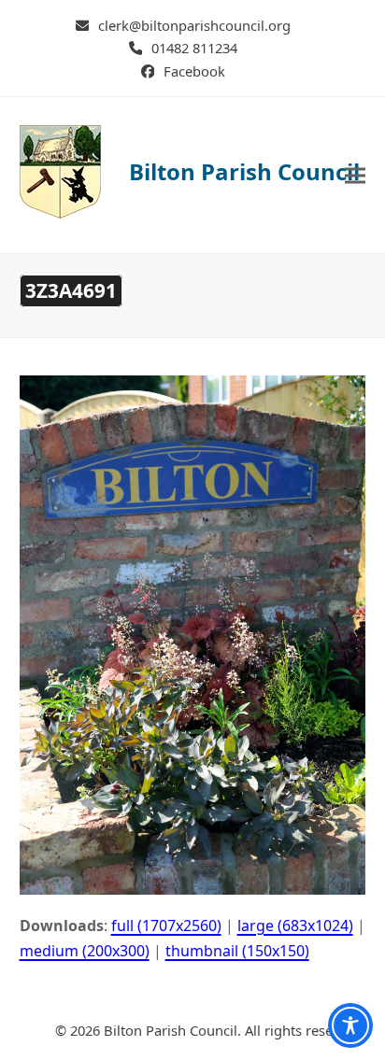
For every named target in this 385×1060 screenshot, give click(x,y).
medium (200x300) (85, 950)
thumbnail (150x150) (237, 950)
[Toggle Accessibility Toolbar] (350, 1025)
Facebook (194, 71)
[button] (355, 175)
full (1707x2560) (166, 925)
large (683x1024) (295, 925)
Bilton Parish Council (244, 171)
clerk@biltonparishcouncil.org (194, 25)
